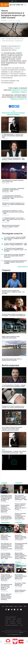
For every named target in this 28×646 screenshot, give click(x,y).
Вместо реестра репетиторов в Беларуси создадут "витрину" (11, 226)
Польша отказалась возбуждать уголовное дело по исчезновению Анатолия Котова (20, 516)
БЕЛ (12, 1)
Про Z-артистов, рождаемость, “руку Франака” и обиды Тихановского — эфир (13, 158)
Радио (14, 619)
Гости (3, 606)
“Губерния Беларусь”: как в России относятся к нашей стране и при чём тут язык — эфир (13, 219)
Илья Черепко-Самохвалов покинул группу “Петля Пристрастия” (21, 576)
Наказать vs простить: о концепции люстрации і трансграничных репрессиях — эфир (13, 190)
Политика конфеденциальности (14, 634)
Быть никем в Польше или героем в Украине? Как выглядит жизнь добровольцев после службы (12, 429)
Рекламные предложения (11, 625)
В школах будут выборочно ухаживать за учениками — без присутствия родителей (13, 315)
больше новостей (22, 266)
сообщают (17, 48)
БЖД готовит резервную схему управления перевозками (11, 337)
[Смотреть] (2, 134)
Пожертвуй (8, 619)
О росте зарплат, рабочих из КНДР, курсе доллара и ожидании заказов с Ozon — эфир (15, 238)
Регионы (19, 619)
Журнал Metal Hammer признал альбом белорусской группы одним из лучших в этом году (21, 555)
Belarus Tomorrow (9, 606)
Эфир (25, 606)
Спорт (3, 562)
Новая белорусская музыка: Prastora (20, 590)
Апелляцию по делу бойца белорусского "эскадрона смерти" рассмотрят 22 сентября (15, 262)
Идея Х (16, 606)
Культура (18, 522)
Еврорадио (4, 20)
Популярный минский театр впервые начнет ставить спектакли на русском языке (21, 546)
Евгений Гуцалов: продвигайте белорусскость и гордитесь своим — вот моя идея (15, 250)
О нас (21, 625)
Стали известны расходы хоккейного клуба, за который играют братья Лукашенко (14, 256)
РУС (16, 1)
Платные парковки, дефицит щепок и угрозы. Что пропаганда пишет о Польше (20, 506)
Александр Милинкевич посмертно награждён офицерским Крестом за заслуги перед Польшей (13, 473)
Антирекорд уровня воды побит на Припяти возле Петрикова (12, 359)
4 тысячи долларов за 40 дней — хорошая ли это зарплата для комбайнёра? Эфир (14, 385)
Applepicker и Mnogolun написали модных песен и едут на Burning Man (21, 537)
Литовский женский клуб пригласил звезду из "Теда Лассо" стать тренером (6, 587)
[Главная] (16, 5)
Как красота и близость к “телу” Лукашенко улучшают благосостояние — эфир (13, 212)
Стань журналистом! (10, 617)
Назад (1, 641)
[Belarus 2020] (16, 641)
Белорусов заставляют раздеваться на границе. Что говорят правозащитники (13, 203)
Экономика (5, 522)
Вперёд (27, 641)
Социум (18, 20)
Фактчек (21, 606)
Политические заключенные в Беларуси (13, 113)
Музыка (18, 562)
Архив (6, 621)
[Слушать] (4, 449)
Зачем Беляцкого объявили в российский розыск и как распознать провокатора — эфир (12, 197)
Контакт (19, 623)
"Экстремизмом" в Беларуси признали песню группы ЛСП (12, 181)
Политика (19, 483)
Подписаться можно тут (19, 99)
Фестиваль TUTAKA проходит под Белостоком (20, 584)
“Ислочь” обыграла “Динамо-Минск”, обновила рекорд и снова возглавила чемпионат (6, 596)
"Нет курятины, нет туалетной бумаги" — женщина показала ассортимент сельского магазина (6, 546)
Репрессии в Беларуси (13, 114)
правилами (21, 632)
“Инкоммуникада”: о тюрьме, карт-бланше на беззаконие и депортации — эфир (13, 136)
